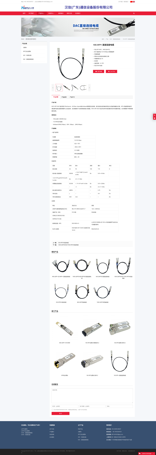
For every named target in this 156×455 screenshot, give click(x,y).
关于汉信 (52, 429)
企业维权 (52, 437)
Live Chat (112, 71)
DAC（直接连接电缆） (28, 59)
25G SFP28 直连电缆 (63, 242)
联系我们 (126, 1)
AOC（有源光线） (82, 437)
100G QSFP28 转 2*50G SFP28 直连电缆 (68, 245)
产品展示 (52, 431)
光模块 (25, 47)
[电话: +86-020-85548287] (154, 115)
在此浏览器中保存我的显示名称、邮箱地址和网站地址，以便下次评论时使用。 (71, 409)
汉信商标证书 (131, 451)
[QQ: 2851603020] (154, 118)
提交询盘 (100, 71)
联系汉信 (124, 451)
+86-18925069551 (28, 1)
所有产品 (80, 429)
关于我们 (120, 1)
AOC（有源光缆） (27, 55)
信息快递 (52, 434)
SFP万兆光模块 (27, 51)
